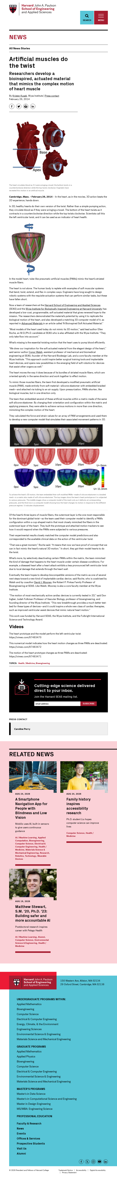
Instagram (93, 1161)
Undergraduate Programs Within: (41, 999)
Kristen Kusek (19, 95)
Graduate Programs (31, 1046)
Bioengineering (43, 663)
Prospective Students (31, 1143)
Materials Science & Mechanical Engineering (30, 851)
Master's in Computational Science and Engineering (47, 1098)
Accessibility (81, 1170)
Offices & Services (28, 1138)
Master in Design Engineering (34, 1103)
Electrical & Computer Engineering (30, 845)
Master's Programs (31, 1088)
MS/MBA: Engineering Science (34, 1108)
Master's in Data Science (31, 1093)
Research (44, 853)
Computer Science (24, 843)
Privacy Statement (69, 1172)
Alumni (41, 937)
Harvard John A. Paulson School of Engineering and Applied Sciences (33, 982)
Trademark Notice (65, 1170)
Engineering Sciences (29, 1029)
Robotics (19, 856)
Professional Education (34, 1116)
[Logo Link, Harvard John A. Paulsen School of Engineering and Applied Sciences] (32, 9)
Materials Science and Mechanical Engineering (44, 1039)
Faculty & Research (29, 1123)
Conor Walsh (36, 352)
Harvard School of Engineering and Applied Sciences (72, 305)
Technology (30, 856)
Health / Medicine (26, 663)
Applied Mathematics (29, 1004)
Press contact (52, 95)
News (20, 1128)
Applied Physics (26, 1056)
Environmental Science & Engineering (32, 942)
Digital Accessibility (98, 1170)
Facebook (81, 1161)
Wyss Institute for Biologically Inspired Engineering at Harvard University (64, 308)
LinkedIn (105, 1161)
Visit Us (21, 1148)
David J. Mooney (42, 582)
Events (21, 1133)
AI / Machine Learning (26, 837)
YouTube (99, 1161)
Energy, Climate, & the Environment (37, 1024)
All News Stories (19, 48)
